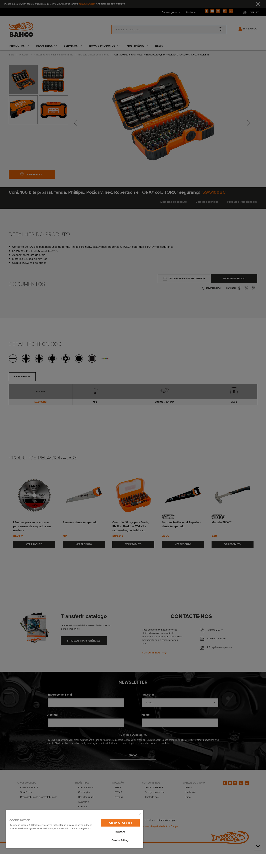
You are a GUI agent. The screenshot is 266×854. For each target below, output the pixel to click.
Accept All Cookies (120, 823)
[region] (74, 829)
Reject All (120, 831)
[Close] (140, 814)
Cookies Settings (120, 840)
